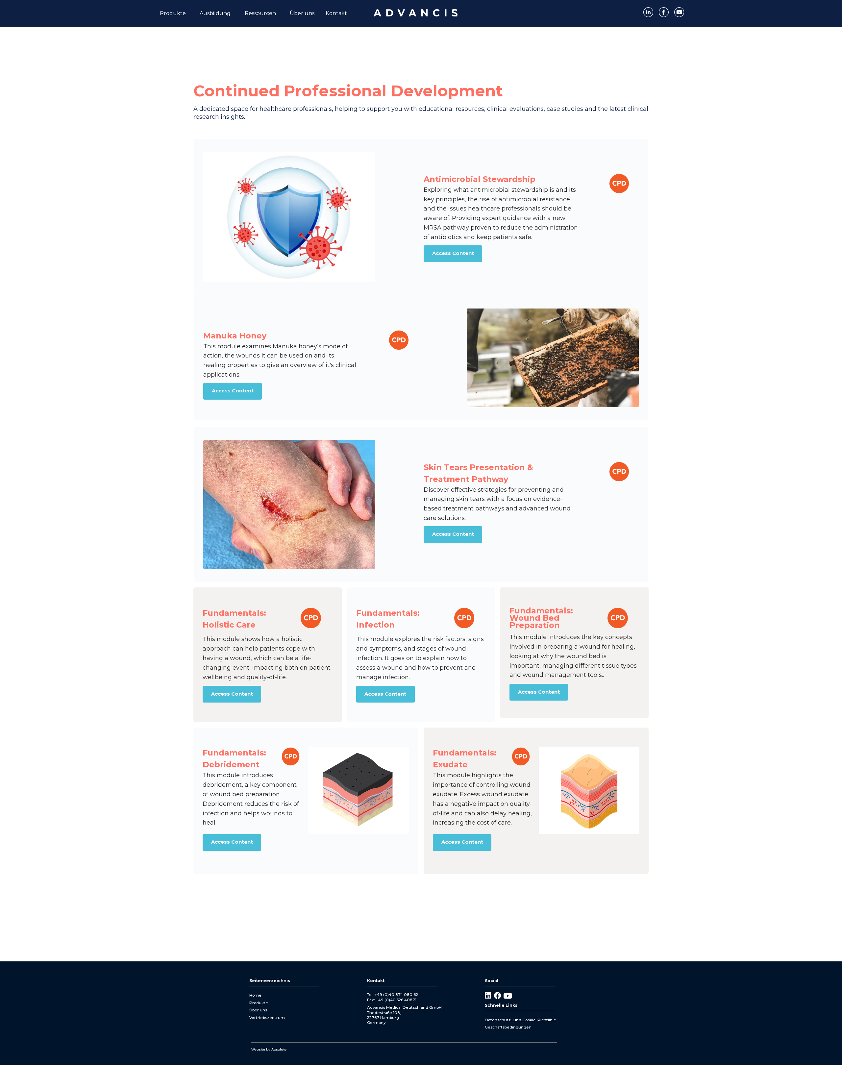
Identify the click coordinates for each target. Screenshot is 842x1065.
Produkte (258, 1002)
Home (255, 995)
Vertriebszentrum (267, 1017)
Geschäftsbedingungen (508, 1027)
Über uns (258, 1009)
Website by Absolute (268, 1049)
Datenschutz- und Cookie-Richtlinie (520, 1019)
